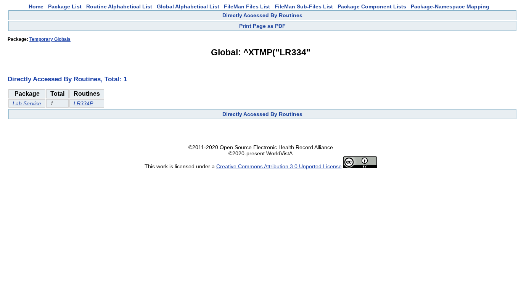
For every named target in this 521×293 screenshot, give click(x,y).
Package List (65, 6)
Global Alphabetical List (188, 6)
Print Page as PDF (262, 26)
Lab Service (27, 103)
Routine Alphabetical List (119, 6)
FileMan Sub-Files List (304, 6)
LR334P (83, 103)
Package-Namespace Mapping (450, 6)
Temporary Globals (50, 39)
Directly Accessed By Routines (262, 15)
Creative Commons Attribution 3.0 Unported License (279, 166)
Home (36, 6)
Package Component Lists (372, 6)
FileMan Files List (247, 6)
